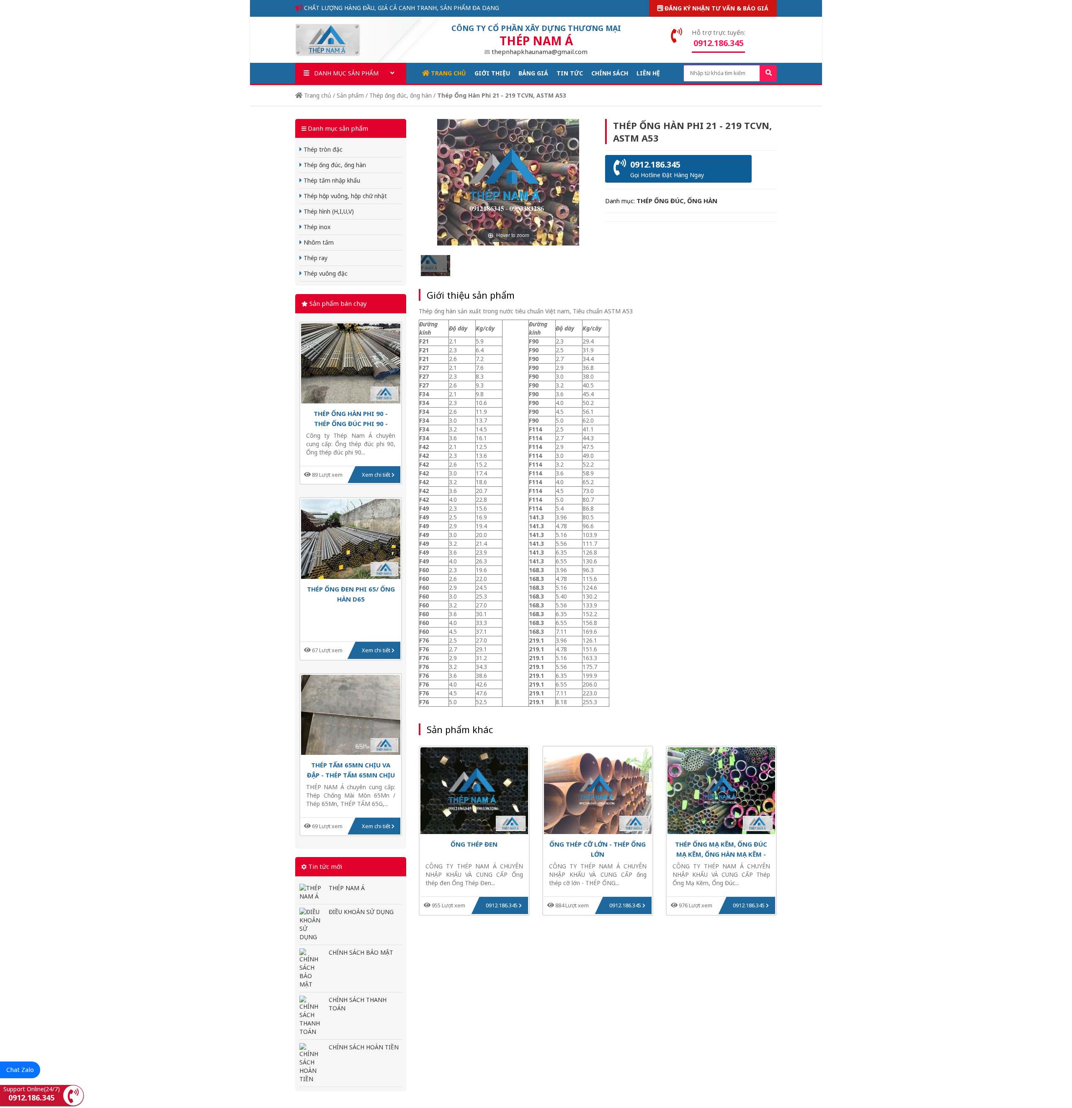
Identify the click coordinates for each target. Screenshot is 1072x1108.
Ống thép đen (474, 844)
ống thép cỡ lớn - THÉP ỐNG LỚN (597, 849)
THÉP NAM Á (347, 888)
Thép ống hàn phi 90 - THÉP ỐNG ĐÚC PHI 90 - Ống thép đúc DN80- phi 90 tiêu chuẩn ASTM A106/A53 (351, 418)
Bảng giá (533, 73)
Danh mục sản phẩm (345, 73)
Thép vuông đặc (325, 273)
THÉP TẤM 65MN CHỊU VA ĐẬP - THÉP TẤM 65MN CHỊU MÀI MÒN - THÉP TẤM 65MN (351, 770)
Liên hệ (648, 73)
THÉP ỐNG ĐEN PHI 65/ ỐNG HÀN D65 (351, 594)
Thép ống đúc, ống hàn (400, 95)
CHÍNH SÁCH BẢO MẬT (361, 952)
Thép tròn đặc (322, 149)
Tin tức (570, 73)
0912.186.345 (502, 905)
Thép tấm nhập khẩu (331, 180)
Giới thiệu (492, 73)
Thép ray (314, 258)
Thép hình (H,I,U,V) (328, 211)
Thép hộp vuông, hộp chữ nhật (344, 196)
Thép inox (316, 227)
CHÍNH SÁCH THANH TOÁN (358, 1004)
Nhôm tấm (318, 242)
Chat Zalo (20, 1069)
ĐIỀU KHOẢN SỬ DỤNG (361, 912)
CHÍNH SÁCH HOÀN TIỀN (364, 1047)
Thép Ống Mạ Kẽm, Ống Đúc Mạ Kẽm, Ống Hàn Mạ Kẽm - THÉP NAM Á (721, 849)
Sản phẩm (350, 95)
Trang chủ (447, 73)
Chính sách (609, 73)
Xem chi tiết (377, 474)
